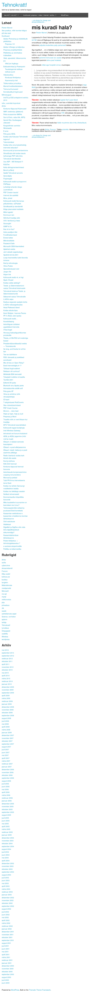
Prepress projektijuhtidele (12, 50)
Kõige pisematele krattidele (13, 209)
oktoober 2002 (7, 903)
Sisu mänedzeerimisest (12, 405)
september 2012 (8, 656)
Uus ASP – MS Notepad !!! (13, 161)
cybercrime (6, 565)
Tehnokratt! (14, 4)
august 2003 (6, 875)
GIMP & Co (7, 226)
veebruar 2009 (7, 701)
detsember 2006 (8, 769)
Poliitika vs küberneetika (12, 549)
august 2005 (6, 815)
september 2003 (8, 872)
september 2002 (8, 906)
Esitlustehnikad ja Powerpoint (14, 66)
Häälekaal (7, 524)
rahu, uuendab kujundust (11, 103)
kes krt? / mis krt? (10, 15)
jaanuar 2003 (7, 894)
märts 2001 (6, 957)
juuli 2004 (5, 852)
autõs (4, 562)
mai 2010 (5, 673)
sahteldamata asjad (9, 614)
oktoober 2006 (7, 775)
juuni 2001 (5, 949)
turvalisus (5, 628)
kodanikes (50, 45)
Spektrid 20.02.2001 (10, 255)
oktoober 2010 (7, 670)
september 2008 (8, 715)
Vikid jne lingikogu (11, 63)
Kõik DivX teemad (10, 464)
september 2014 (8, 653)
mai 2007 (5, 755)
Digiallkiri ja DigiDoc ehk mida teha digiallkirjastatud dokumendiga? (14, 530)
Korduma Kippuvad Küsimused (14, 108)
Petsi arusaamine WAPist (12, 114)
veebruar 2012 (7, 658)
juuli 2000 (5, 980)
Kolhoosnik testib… (10, 318)
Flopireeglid (7, 178)
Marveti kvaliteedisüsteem (13, 86)
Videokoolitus (8, 75)
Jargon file (7, 271)
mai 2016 (5, 650)
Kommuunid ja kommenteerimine (15, 150)
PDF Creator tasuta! (10, 192)
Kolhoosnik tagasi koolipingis (14, 428)
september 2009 (8, 693)
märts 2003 (6, 889)
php (3, 602)
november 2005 (7, 806)
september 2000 (8, 974)
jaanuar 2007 (7, 766)
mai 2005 (5, 823)
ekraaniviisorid (7, 568)
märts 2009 (6, 698)
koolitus (4, 579)
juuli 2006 (5, 784)
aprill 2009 (5, 695)
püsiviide (65, 129)
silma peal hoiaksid (54, 60)
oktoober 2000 (7, 971)
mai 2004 (5, 857)
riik (3, 608)
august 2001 (6, 943)
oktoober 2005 (7, 809)
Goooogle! (7, 223)
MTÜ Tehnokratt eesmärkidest (14, 425)
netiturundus (6, 599)
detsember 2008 (8, 707)
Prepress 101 (10, 44)
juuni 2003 (5, 880)
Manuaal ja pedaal (10, 477)
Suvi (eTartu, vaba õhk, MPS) (14, 117)
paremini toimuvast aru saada (50, 57)
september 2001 (8, 940)
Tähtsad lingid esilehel (11, 368)
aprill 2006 (5, 792)
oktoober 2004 (7, 843)
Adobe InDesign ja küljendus (13, 47)
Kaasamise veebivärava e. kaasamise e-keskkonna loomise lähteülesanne (15, 516)
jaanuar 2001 (7, 963)
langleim (5, 582)
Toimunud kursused (10, 89)
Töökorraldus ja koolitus (12, 83)
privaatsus (5, 605)
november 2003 (7, 866)
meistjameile (6, 588)
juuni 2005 (5, 820)
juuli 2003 (5, 877)
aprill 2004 (5, 860)
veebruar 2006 (7, 798)
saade (4, 611)
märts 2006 (6, 795)
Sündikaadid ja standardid (13, 206)
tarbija (4, 622)
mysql (4, 596)
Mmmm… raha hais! (11, 411)
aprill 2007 (5, 758)
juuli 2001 (5, 946)
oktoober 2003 (7, 869)
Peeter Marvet (41, 32)
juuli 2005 (5, 818)
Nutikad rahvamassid (11, 494)
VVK (62, 113)
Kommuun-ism (8, 215)
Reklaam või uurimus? (11, 371)
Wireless (5, 636)
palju (56, 45)
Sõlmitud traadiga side (11, 218)
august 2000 (6, 977)
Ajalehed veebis (9, 249)
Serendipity (7, 176)
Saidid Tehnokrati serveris (13, 173)
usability (5, 633)
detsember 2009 (8, 687)
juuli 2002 (5, 912)
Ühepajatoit (6, 631)
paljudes (42, 45)
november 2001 (7, 934)
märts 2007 (6, 761)
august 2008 (6, 718)
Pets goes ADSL (9, 134)
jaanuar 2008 (7, 732)
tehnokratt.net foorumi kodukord (15, 433)
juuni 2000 (5, 983)
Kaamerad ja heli (11, 80)
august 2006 (6, 781)
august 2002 (6, 909)
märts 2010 (6, 678)
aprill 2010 (5, 675)
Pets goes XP (8, 391)
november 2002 (7, 900)
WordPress (65, 15)
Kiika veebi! (6, 574)
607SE (34, 40)
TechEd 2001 (8, 380)
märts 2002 (6, 923)
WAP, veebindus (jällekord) (13, 111)
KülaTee (6, 164)
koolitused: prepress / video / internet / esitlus (38, 15)
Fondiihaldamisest (10, 235)
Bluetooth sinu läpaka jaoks (13, 385)
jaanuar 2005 (7, 835)
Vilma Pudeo (8, 266)
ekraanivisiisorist (38, 22)
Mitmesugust (6, 95)
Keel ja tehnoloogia (10, 263)
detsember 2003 (8, 863)
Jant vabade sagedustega (13, 252)
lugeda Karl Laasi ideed (69, 100)
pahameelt (62, 45)
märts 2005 (6, 829)
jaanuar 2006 (7, 801)
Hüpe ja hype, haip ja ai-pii (13, 414)
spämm (4, 619)
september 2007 (8, 744)
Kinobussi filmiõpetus (13, 77)
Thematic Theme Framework (40, 990)
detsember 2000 (8, 966)
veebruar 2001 (7, 960)
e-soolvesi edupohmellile (12, 546)
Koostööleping (8, 321)
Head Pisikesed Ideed (11, 307)
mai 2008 (5, 724)
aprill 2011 (5, 664)
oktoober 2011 (7, 661)
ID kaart (6, 399)
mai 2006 (5, 789)
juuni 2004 (5, 855)
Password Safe (9, 243)
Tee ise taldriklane (10, 354)
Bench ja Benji (8, 170)
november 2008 (7, 710)
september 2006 (8, 778)
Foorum (53, 129)
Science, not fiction (9, 616)
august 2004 (6, 849)
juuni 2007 (5, 752)
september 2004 (8, 846)
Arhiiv (47, 129)
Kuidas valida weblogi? (11, 283)
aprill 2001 (5, 954)
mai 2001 (5, 951)
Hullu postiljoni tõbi (10, 232)
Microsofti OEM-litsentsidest (13, 246)
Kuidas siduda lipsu (10, 310)
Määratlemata (7, 585)
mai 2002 (5, 917)
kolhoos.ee (6, 577)
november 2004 (7, 840)
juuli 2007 (5, 749)
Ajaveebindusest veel (11, 269)
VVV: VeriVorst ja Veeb (11, 220)
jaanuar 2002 (7, 929)
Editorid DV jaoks (9, 383)
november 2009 (7, 690)
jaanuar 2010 (7, 684)
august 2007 (6, 747)
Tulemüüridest (8, 142)
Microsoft (5, 591)
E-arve (5, 131)
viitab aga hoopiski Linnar (51, 65)
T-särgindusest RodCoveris (13, 402)
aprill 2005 (5, 826)
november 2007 (7, 738)
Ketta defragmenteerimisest (13, 167)
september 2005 (8, 812)
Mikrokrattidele (8, 240)
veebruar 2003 (7, 892)
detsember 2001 (8, 931)
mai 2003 (5, 883)
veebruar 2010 (7, 681)
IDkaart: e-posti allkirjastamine (14, 447)
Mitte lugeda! (8, 212)
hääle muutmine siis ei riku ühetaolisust (71, 122)
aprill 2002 (5, 920)
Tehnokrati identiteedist (12, 159)
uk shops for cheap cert (41, 20)
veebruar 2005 (7, 832)
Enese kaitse (8, 237)
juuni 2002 (5, 914)
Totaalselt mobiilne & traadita (14, 377)
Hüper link (7, 274)
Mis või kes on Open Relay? (13, 363)
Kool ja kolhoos (9, 461)
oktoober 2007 (7, 741)
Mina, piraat (7, 198)
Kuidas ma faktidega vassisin (14, 491)
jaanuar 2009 (7, 704)
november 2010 (7, 667)
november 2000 (7, 968)
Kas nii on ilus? (9, 229)
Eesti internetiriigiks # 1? (12, 365)
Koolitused (5, 36)
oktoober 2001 (7, 937)
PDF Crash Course (10, 408)
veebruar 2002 (7, 926)
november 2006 (7, 772)
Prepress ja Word (9, 416)
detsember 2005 (8, 803)
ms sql (4, 594)
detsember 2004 (8, 838)
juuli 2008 (5, 721)
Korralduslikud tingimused (12, 92)
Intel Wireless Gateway (11, 430)
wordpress (5, 639)
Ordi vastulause (9, 521)
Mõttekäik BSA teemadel (12, 374)
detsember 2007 (8, 735)
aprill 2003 (5, 886)
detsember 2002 (8, 897)
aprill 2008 (5, 727)
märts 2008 (6, 729)
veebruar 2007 (7, 764)
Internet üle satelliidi (10, 195)
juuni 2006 (5, 786)
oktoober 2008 (7, 712)
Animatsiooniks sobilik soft (13, 388)
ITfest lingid (7, 330)
